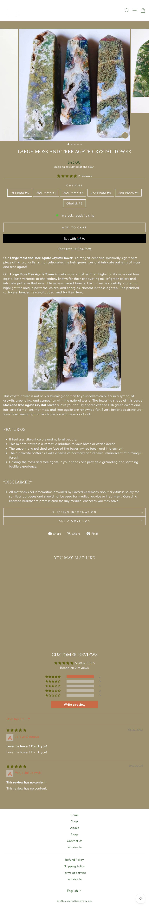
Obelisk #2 (74, 203)
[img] (16, 730)
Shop (74, 821)
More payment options (74, 248)
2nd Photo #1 (46, 193)
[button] (67, 176)
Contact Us (74, 841)
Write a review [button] (74, 704)
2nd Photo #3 (73, 193)
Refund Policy (74, 859)
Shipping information (74, 512)
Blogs (74, 834)
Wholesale (75, 847)
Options (74, 185)
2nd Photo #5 (128, 193)
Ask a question (74, 520)
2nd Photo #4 (101, 193)
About (74, 828)
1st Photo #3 (19, 193)
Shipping (59, 166)
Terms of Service (74, 873)
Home (74, 815)
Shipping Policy (74, 866)
